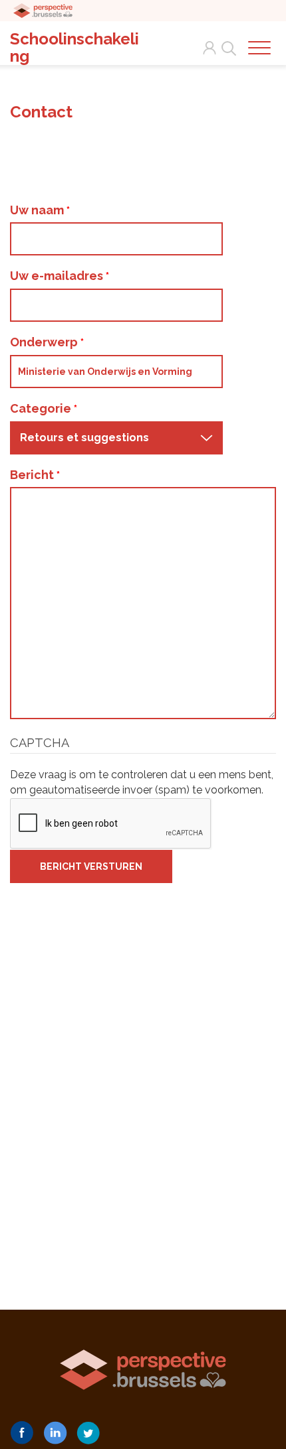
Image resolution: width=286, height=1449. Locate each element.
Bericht (33, 475)
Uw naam (38, 210)
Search (226, 40)
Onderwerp (45, 342)
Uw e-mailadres (58, 276)
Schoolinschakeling (74, 48)
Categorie (42, 408)
